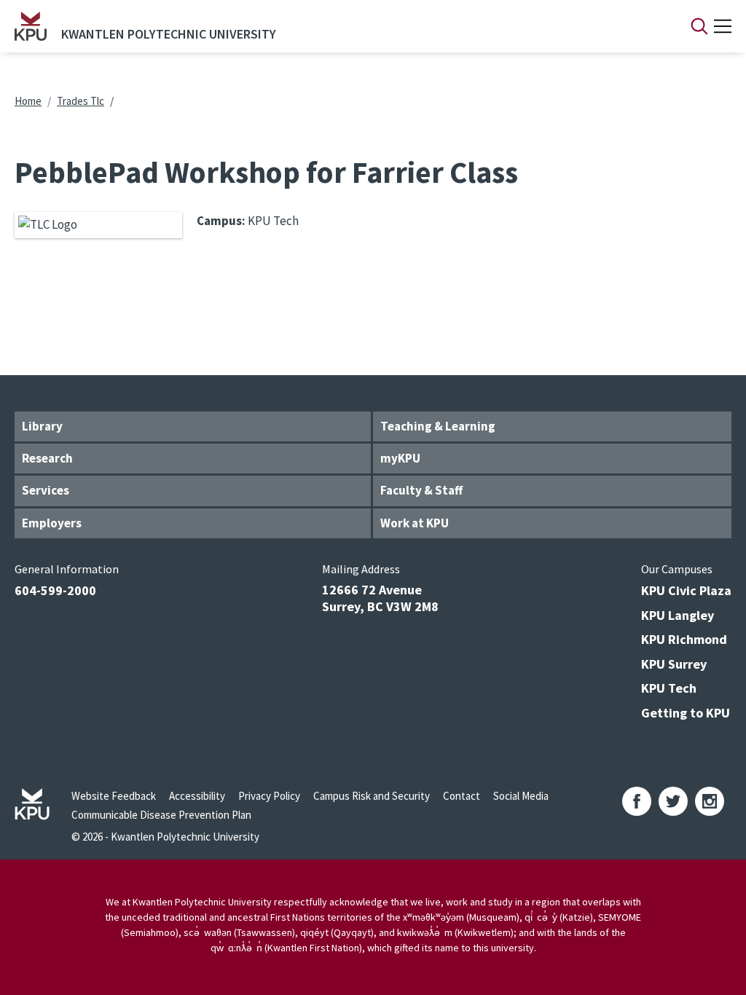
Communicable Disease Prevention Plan (161, 815)
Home (28, 101)
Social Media (521, 796)
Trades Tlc (80, 101)
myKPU (400, 458)
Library (42, 426)
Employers (52, 523)
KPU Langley (677, 615)
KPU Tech (668, 688)
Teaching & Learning (437, 426)
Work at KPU (414, 523)
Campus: (221, 221)
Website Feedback (113, 796)
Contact (461, 796)
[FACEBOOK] (636, 801)
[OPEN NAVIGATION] (722, 26)
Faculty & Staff (421, 490)
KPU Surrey (674, 664)
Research (47, 458)
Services (45, 490)
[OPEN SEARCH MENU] (699, 26)
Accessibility (197, 796)
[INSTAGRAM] (709, 801)
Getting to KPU (685, 712)
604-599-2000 (55, 590)
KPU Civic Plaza (686, 590)
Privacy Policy (269, 796)
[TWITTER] (673, 801)
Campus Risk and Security (371, 796)
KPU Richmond (684, 639)
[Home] (31, 26)
